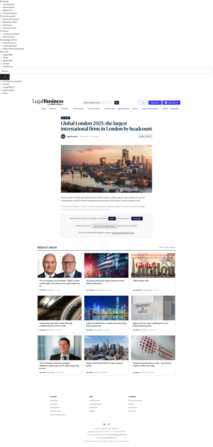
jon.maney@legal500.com (122, 233)
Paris (5, 93)
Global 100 (93, 408)
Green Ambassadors (150, 108)
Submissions (9, 7)
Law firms (52, 108)
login (112, 219)
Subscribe (155, 102)
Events (6, 84)
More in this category (167, 247)
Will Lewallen (98, 330)
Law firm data (109, 108)
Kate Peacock (100, 290)
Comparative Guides (12, 81)
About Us (4, 52)
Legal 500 (7, 55)
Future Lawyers (10, 13)
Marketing (7, 60)
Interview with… (10, 28)
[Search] (5, 77)
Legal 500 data (123, 108)
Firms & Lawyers (7, 16)
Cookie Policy (113, 441)
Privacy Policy (103, 441)
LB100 (91, 411)
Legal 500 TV (9, 87)
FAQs (5, 57)
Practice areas (94, 108)
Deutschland (9, 90)
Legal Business (10, 46)
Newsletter (174, 108)
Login (143, 102)
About (165, 108)
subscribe (137, 219)
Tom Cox (96, 372)
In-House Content (11, 34)
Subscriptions (124, 441)
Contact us (8, 66)
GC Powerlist (9, 37)
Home (43, 108)
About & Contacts (135, 400)
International (78, 108)
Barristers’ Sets (10, 22)
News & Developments (13, 49)
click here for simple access (104, 226)
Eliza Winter (50, 290)
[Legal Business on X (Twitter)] (108, 424)
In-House (4, 31)
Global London (145, 136)
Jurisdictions (9, 4)
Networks (7, 25)
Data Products (9, 43)
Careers (6, 63)
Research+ (8, 10)
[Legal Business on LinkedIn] (104, 424)
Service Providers (11, 19)
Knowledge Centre (8, 40)
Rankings (4, 1)
